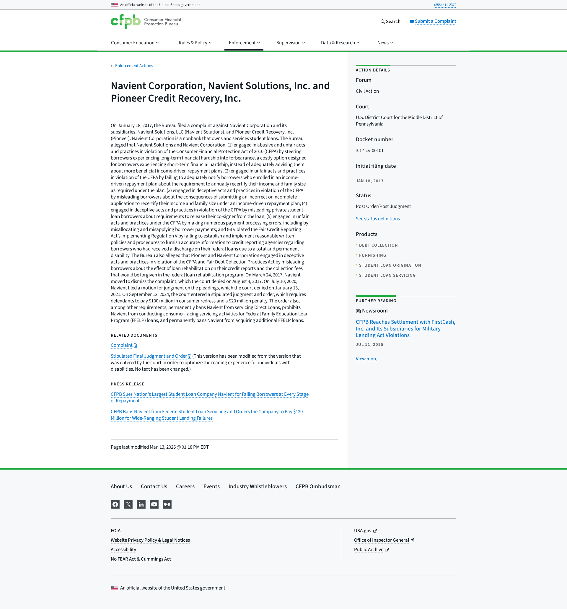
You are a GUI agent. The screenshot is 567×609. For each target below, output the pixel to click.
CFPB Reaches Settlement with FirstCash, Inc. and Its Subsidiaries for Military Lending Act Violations (405, 328)
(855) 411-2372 (445, 4)
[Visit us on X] (128, 503)
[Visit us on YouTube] (154, 503)
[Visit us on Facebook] (115, 503)
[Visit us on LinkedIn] (141, 503)
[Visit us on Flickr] (167, 503)
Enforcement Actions (134, 65)
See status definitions (378, 218)
